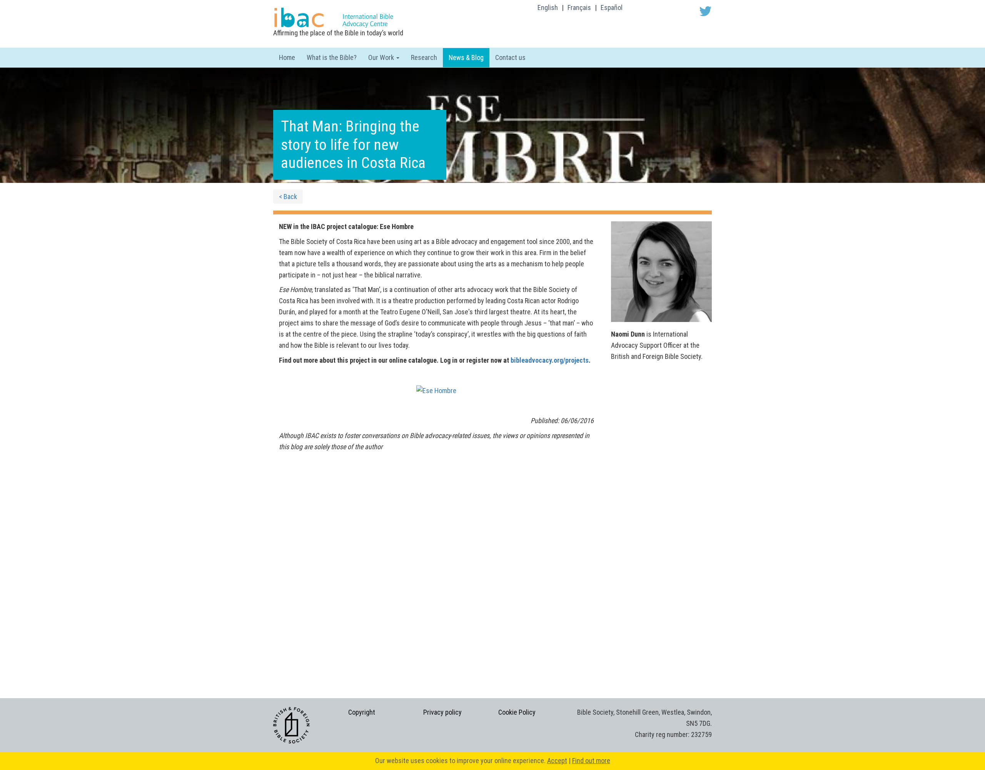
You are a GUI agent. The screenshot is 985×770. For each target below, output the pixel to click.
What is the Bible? (332, 57)
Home (287, 57)
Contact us (510, 57)
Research (424, 57)
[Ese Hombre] (436, 390)
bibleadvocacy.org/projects (550, 360)
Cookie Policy (517, 712)
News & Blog (466, 57)
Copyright (361, 712)
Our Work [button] (382, 57)
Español (612, 7)
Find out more (591, 761)
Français (579, 7)
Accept (557, 761)
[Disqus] (436, 570)
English (548, 7)
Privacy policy (442, 712)
